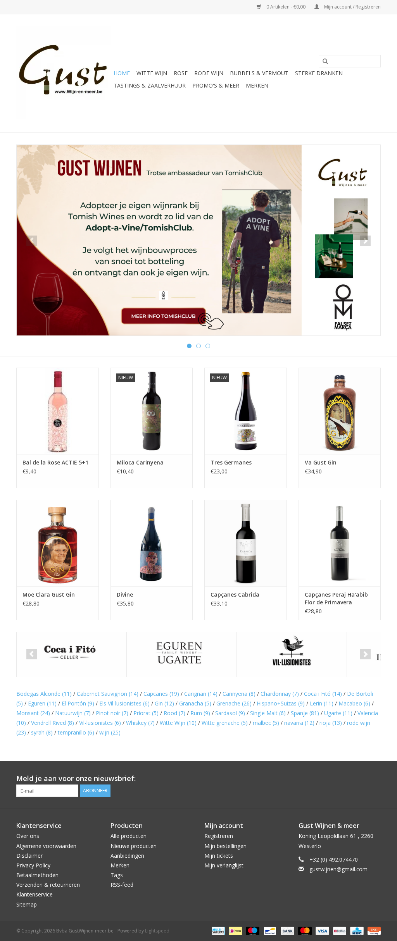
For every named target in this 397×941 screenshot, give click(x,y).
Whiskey (140, 722)
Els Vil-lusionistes (124, 703)
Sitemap (26, 904)
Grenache (234, 703)
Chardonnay (280, 693)
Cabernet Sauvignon (107, 693)
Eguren (42, 703)
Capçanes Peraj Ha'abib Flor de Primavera (336, 598)
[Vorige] (31, 241)
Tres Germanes (231, 462)
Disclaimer (29, 855)
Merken (257, 85)
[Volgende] (365, 241)
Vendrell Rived (52, 722)
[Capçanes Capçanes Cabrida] (245, 543)
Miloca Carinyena (140, 462)
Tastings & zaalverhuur (150, 85)
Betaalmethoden (37, 875)
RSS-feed (121, 884)
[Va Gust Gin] (340, 411)
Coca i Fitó (323, 693)
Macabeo (354, 703)
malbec (266, 722)
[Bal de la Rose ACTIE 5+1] (57, 411)
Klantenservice (34, 894)
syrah (42, 732)
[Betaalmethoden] (217, 930)
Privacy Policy (33, 865)
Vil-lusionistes (100, 722)
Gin (164, 703)
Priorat (146, 713)
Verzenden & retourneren (48, 884)
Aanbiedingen (127, 855)
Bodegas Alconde (44, 693)
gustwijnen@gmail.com (338, 869)
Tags (116, 875)
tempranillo (76, 732)
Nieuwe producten (133, 846)
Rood (174, 713)
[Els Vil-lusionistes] (292, 654)
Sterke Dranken (319, 73)
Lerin (321, 703)
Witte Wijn (178, 722)
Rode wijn (208, 73)
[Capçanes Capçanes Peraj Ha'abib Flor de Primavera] (340, 543)
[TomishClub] (198, 240)
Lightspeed (157, 930)
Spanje (305, 713)
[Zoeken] (322, 61)
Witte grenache (225, 722)
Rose (181, 73)
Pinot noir (112, 713)
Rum (200, 713)
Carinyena (239, 693)
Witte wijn (151, 73)
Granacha (195, 703)
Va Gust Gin (321, 462)
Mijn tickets (218, 855)
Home (122, 73)
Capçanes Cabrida (235, 594)
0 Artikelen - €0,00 (286, 6)
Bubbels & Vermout (259, 73)
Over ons (27, 836)
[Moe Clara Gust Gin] (57, 543)
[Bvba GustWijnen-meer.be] (63, 73)
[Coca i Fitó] (71, 654)
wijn (110, 732)
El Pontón (78, 703)
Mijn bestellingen (225, 846)
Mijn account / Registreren (352, 6)
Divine (125, 594)
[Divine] (151, 543)
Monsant (33, 713)
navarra (299, 722)
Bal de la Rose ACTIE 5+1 (55, 462)
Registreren (218, 836)
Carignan (200, 693)
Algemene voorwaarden (46, 846)
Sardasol (230, 713)
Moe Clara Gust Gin (48, 594)
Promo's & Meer (215, 85)
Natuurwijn (73, 713)
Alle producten (128, 836)
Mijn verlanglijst (223, 865)
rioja (330, 722)
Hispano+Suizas (281, 703)
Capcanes (161, 693)
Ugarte (338, 713)
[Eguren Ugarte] (181, 654)
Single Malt (268, 713)
